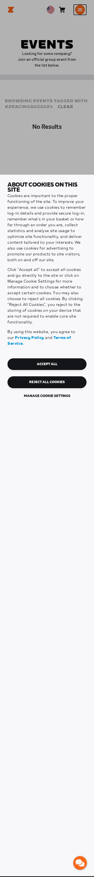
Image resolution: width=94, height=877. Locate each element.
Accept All (47, 364)
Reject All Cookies (47, 382)
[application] (80, 863)
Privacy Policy (29, 337)
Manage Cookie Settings (47, 396)
